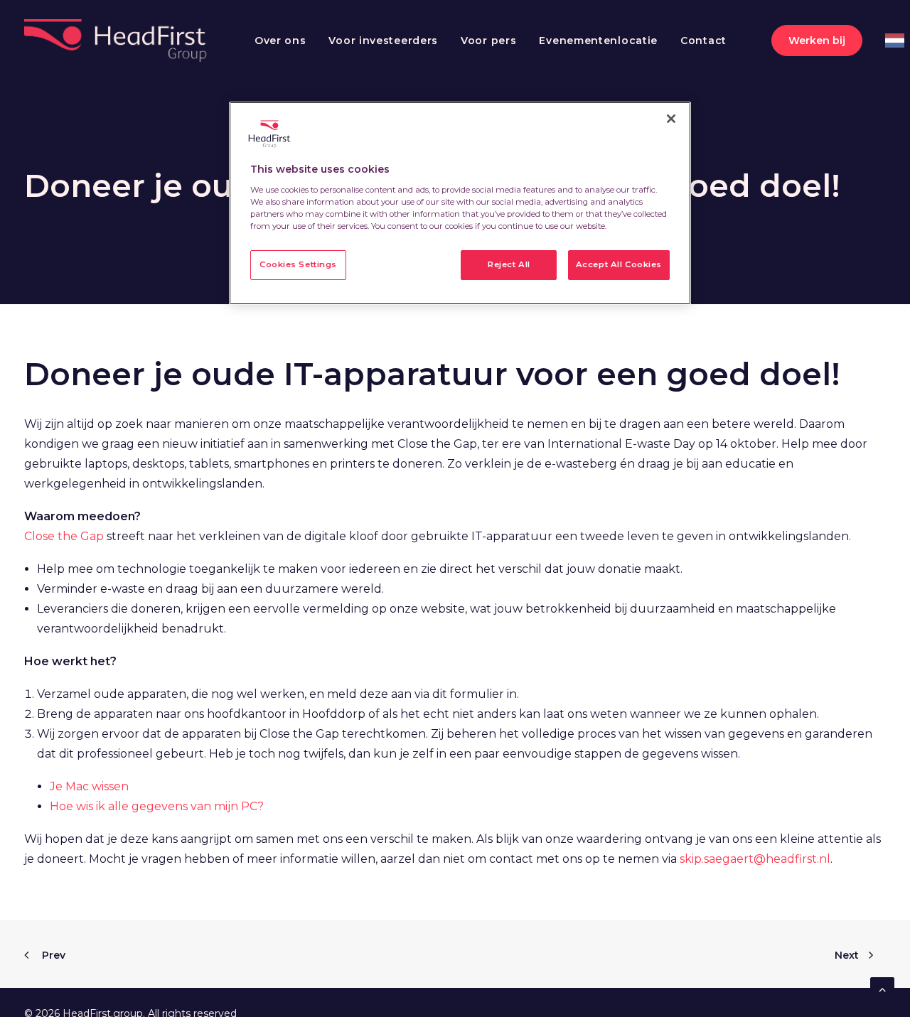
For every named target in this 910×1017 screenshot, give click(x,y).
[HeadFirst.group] (117, 40)
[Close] (671, 118)
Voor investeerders (383, 40)
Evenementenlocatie (598, 40)
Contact (703, 40)
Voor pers (488, 40)
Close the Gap (64, 536)
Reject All (509, 264)
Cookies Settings (298, 264)
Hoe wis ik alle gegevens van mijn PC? (157, 806)
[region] (460, 203)
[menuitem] (280, 40)
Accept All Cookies (619, 264)
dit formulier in (474, 694)
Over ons (280, 40)
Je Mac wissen (89, 786)
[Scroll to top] (882, 988)
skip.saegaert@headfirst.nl (755, 859)
